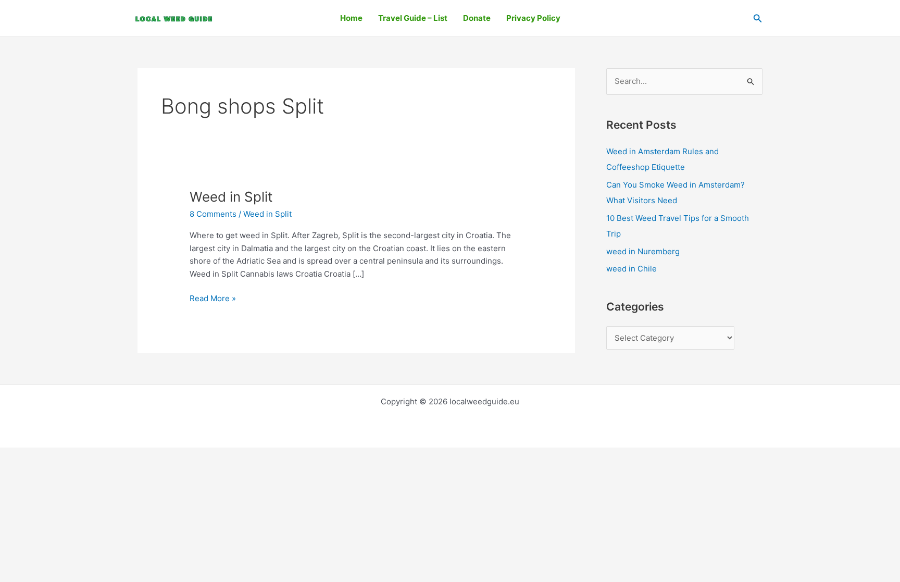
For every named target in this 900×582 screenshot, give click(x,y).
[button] (757, 18)
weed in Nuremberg (643, 251)
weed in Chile (631, 269)
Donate (477, 18)
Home (351, 18)
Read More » (213, 297)
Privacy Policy (533, 18)
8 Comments (213, 214)
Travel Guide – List (412, 18)
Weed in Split (231, 197)
